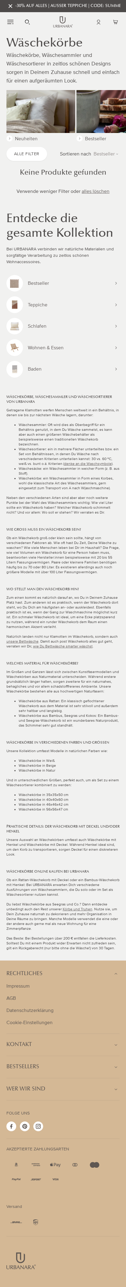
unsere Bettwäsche (22, 641)
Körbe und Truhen (77, 909)
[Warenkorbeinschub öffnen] (115, 22)
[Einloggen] (98, 22)
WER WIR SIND (25, 1089)
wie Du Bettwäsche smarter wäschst (63, 646)
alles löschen (95, 191)
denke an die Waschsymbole (88, 464)
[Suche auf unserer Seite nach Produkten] (27, 22)
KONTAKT (19, 1045)
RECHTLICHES (24, 974)
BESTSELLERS (22, 1067)
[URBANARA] (63, 22)
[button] (10, 22)
